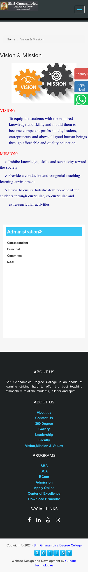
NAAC (11, 262)
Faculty (44, 440)
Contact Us (44, 418)
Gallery (44, 429)
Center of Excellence (44, 493)
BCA (44, 471)
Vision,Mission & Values (44, 446)
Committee (14, 255)
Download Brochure (44, 499)
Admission (44, 482)
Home (11, 39)
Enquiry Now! (82, 74)
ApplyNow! (81, 87)
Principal (13, 249)
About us (44, 412)
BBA (44, 466)
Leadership (44, 435)
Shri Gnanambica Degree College (58, 545)
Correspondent (17, 243)
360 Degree (44, 423)
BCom (44, 477)
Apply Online (44, 488)
